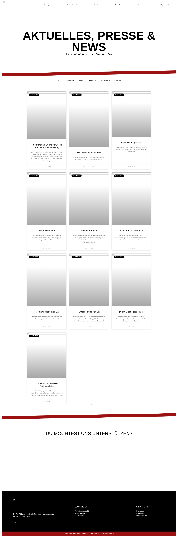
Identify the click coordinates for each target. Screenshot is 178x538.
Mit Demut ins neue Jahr (89, 152)
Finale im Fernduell (89, 230)
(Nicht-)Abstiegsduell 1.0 (131, 312)
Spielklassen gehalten (131, 142)
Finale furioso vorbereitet (131, 230)
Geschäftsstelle (72, 5)
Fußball (59, 81)
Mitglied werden (165, 5)
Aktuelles (118, 5)
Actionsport (91, 81)
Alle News (117, 81)
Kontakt (140, 5)
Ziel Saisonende (47, 230)
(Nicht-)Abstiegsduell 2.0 (47, 312)
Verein (96, 5)
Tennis (80, 81)
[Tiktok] (24, 522)
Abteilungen (46, 5)
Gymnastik (70, 81)
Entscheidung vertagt (89, 312)
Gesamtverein (105, 81)
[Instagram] (20, 522)
